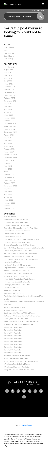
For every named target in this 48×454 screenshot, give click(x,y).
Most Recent (9, 67)
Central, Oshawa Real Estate (14, 234)
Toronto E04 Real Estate (13, 336)
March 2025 (8, 115)
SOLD (42, 10)
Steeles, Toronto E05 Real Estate (16, 319)
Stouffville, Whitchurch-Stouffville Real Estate (21, 321)
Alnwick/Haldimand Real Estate (16, 219)
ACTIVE (34, 10)
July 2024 (7, 138)
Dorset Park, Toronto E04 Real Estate (18, 251)
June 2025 (8, 106)
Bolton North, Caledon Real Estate (17, 231)
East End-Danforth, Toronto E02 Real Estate (20, 253)
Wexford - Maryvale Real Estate (16, 358)
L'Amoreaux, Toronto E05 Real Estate (18, 273)
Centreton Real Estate (12, 236)
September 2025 (10, 101)
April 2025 (8, 112)
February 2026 (9, 87)
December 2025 (10, 92)
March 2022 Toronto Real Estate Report (19, 279)
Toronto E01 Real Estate (13, 327)
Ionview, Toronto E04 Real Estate (16, 270)
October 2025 (9, 98)
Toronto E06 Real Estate (13, 341)
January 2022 (9, 206)
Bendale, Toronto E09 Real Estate (16, 225)
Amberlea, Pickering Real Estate (16, 222)
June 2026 (8, 75)
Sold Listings (8, 59)
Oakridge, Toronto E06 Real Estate (17, 285)
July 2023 (7, 163)
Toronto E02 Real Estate (13, 330)
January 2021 (9, 208)
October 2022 (9, 183)
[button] (7, 391)
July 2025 (7, 104)
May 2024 (8, 143)
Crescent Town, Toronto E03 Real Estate (19, 245)
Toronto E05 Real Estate (13, 338)
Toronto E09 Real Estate (13, 347)
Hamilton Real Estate (12, 262)
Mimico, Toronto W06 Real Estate (17, 282)
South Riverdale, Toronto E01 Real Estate (19, 313)
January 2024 (9, 152)
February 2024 (9, 149)
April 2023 (8, 172)
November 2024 (10, 126)
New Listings (9, 53)
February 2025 (9, 118)
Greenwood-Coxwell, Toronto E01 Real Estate (21, 259)
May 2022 (8, 194)
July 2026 (7, 72)
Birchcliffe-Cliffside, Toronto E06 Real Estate (21, 228)
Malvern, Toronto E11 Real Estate (16, 276)
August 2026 (9, 70)
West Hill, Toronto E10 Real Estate (17, 355)
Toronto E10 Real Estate (13, 350)
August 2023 (9, 160)
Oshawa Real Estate (11, 287)
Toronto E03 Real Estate (13, 333)
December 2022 (10, 177)
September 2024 (10, 132)
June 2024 (8, 140)
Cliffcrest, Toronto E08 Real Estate (17, 242)
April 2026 (8, 81)
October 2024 (9, 129)
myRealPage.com (27, 425)
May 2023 (8, 169)
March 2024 (8, 146)
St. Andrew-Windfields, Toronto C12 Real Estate (22, 316)
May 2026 (8, 78)
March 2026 (8, 84)
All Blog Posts (9, 47)
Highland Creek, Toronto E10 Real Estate (19, 268)
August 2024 (9, 135)
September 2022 (10, 186)
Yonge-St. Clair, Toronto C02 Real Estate (19, 370)
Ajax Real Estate (10, 216)
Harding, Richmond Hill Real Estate (17, 265)
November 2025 (10, 95)
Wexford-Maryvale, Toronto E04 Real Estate (21, 361)
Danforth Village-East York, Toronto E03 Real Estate (24, 248)
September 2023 (10, 157)
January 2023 (9, 174)
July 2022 (7, 189)
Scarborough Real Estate (13, 310)
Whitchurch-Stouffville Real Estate (17, 367)
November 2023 (10, 155)
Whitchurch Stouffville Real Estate (17, 364)
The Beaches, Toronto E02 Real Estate (18, 324)
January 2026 (9, 89)
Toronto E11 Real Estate (13, 353)
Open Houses (9, 56)
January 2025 (9, 121)
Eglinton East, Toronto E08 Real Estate (18, 256)
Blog (5, 50)
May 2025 (8, 109)
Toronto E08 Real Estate (13, 344)
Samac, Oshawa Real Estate (14, 307)
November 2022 (10, 180)
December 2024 (10, 123)
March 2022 (8, 200)
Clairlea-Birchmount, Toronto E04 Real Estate (21, 239)
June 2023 (8, 166)
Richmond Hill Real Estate (14, 293)
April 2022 (8, 197)
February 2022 (9, 203)
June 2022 (8, 191)
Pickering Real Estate (12, 290)
